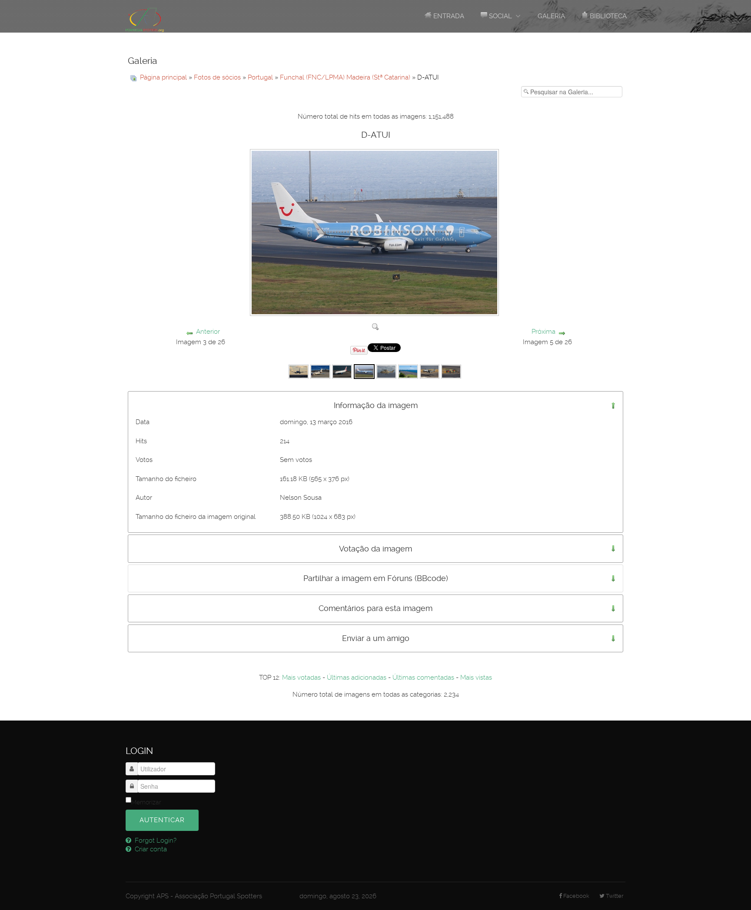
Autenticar (162, 820)
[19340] (451, 371)
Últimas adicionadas (356, 677)
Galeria (551, 16)
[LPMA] (408, 371)
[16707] (430, 371)
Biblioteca (607, 16)
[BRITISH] (342, 371)
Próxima (543, 331)
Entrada (448, 16)
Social (499, 16)
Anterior (208, 331)
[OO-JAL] (299, 371)
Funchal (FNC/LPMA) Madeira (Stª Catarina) (345, 77)
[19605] (386, 371)
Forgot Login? (154, 840)
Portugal (260, 77)
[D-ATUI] (364, 371)
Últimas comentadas (423, 677)
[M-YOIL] (320, 371)
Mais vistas (476, 677)
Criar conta (150, 849)
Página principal (163, 77)
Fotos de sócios (217, 77)
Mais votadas (301, 677)
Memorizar (146, 802)
